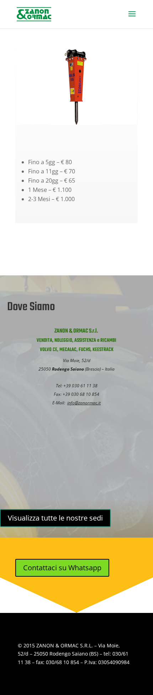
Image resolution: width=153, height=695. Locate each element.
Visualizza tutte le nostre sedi (55, 518)
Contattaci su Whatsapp (62, 567)
